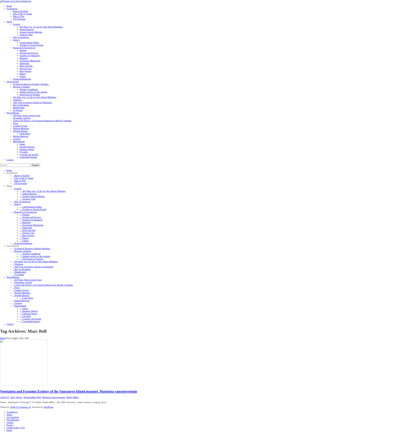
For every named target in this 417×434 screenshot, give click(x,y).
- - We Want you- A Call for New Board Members (43, 191)
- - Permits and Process (30, 217)
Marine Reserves (20, 136)
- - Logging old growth (30, 319)
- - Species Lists (27, 233)
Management (19, 141)
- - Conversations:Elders (31, 207)
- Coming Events (21, 290)
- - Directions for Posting (31, 259)
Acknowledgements (22, 79)
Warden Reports (20, 131)
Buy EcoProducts (21, 105)
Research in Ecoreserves (24, 48)
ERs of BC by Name (22, 14)
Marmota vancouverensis (53, 397)
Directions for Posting (30, 94)
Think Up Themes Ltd (20, 407)
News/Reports (13, 420)
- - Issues (24, 308)
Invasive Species (27, 147)
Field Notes (25, 134)
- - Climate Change (28, 314)
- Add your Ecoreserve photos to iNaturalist (33, 267)
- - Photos (24, 238)
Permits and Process (29, 53)
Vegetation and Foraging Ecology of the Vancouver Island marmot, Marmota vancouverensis (68, 391)
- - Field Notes (26, 298)
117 (7, 397)
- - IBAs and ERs (28, 230)
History (16, 40)
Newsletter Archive (22, 118)
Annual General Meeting (31, 32)
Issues (22, 144)
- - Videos (24, 241)
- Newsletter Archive (22, 282)
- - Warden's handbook (30, 254)
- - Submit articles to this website (35, 256)
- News (16, 287)
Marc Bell (36, 397)
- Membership (19, 272)
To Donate (18, 110)
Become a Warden (21, 87)
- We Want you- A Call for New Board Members (35, 261)
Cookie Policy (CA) (16, 428)
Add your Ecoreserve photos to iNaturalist (32, 102)
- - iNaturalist (26, 228)
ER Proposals (19, 19)
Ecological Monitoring (30, 61)
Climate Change (27, 149)
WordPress (48, 407)
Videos (23, 76)
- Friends (17, 188)
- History (17, 204)
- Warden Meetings (21, 293)
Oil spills (24, 152)
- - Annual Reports (28, 194)
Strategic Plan (26, 35)
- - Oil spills (25, 316)
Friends (16, 24)
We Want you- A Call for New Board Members (41, 27)
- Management (19, 306)
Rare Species (25, 71)
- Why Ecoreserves (21, 201)
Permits (23, 50)
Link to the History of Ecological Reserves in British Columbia (42, 121)
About (9, 414)
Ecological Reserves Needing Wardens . (31, 84)
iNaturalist (24, 63)
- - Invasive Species (29, 311)
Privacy (10, 425)
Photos (23, 74)
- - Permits (24, 214)
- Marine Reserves (21, 300)
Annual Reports (27, 29)
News (15, 123)
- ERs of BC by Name (23, 178)
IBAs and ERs (26, 66)
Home (3, 338)
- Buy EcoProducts (21, 269)
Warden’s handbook (29, 89)
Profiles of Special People (31, 45)
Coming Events (20, 126)
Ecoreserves (12, 412)
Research (24, 58)
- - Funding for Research (31, 220)
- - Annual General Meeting (32, 196)
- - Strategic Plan (27, 199)
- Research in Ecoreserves (25, 212)
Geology (17, 139)
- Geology (17, 303)
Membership (18, 108)
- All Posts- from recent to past (27, 280)
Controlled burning (28, 157)
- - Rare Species (27, 235)
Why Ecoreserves (21, 37)
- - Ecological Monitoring (31, 225)
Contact (10, 422)
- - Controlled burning (30, 321)
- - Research (25, 222)
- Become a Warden (22, 251)
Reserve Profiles (20, 11)
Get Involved (13, 417)
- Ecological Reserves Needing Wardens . (32, 248)
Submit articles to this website (33, 92)
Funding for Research (29, 55)
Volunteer (17, 100)
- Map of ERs (19, 181)
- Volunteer (18, 264)
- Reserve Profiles (21, 175)
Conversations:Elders (29, 42)
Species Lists (25, 68)
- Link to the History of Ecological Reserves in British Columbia (43, 285)
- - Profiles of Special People (33, 209)
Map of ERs (18, 16)
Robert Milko (72, 397)
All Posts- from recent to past (26, 115)
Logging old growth (29, 154)
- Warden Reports (21, 295)
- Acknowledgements (22, 243)
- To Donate (18, 274)
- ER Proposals (20, 183)
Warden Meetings (21, 128)
